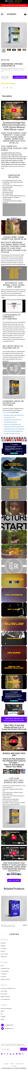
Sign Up (24, 1049)
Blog (2, 965)
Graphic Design (5, 996)
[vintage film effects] (14, 35)
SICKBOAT (11, 14)
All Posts (3, 976)
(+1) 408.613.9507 (9, 1025)
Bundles (3, 945)
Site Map (14, 1066)
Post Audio (4, 993)
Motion (3, 951)
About (2, 1011)
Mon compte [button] (24, 8)
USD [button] (8, 8)
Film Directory (5, 968)
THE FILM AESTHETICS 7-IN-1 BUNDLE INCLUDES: (14, 780)
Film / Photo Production (8, 988)
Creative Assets (5, 979)
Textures (3, 948)
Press (2, 1019)
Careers (3, 1016)
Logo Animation (5, 999)
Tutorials (4, 973)
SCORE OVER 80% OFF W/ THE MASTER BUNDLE (14, 5)
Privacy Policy (19, 1063)
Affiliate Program (6, 1008)
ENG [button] (2, 8)
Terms (12, 1063)
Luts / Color (4, 953)
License (6, 1063)
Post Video (4, 991)
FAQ (2, 1013)
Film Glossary (5, 971)
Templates (4, 956)
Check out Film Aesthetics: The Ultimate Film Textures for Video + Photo (14, 762)
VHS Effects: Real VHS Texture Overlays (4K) (8, 926)
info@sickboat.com (9, 1028)
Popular (3, 943)
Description (7, 96)
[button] (18, 8)
